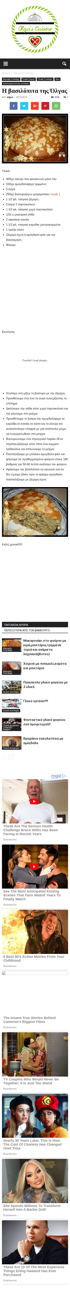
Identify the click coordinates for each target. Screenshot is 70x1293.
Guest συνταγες (11, 691)
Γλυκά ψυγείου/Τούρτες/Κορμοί (11, 727)
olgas (10, 97)
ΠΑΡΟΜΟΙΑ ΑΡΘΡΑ (16, 625)
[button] (64, 63)
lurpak (54, 194)
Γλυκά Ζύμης (29, 79)
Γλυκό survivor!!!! (35, 701)
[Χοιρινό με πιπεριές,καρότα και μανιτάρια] (11, 668)
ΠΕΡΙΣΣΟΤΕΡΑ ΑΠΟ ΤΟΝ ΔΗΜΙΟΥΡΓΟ (27, 630)
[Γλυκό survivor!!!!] (11, 705)
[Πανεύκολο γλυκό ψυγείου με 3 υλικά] (11, 687)
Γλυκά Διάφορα (11, 748)
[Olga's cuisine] (35, 29)
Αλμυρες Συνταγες (11, 79)
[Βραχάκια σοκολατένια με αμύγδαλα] (11, 743)
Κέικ (57, 79)
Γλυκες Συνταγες (45, 79)
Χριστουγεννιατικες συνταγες (16, 83)
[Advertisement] (35, 288)
